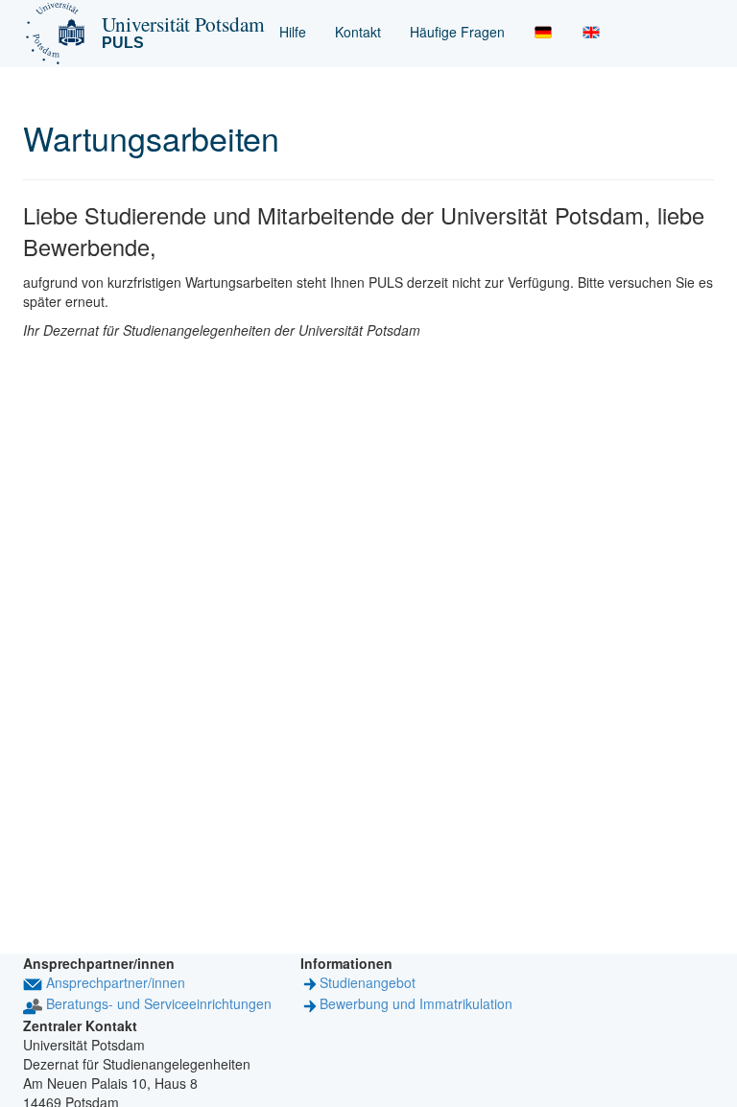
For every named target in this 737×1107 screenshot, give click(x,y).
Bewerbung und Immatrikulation (416, 1003)
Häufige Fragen (457, 31)
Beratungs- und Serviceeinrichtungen (159, 1003)
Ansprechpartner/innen (115, 982)
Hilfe (292, 31)
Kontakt (358, 31)
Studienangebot (368, 982)
